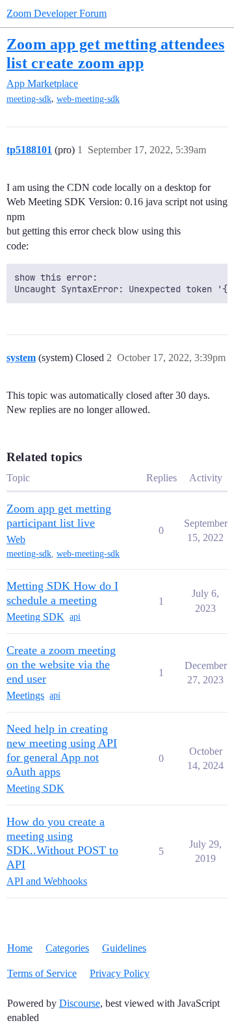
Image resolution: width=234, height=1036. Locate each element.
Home (19, 948)
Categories (67, 948)
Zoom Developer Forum (56, 13)
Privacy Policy (120, 973)
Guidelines (124, 948)
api (75, 617)
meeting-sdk (28, 99)
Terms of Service (42, 973)
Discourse (79, 1003)
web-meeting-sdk (88, 99)
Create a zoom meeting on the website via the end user (61, 664)
